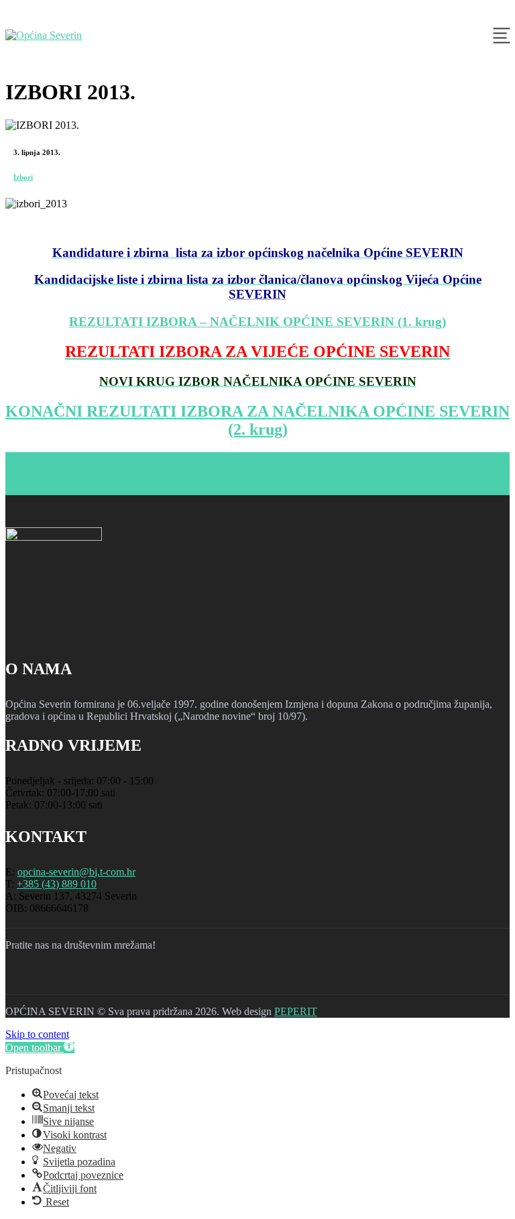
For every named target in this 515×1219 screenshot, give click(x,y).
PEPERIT (295, 1011)
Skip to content (37, 1034)
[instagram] (56, 978)
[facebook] (21, 978)
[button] (39, 1047)
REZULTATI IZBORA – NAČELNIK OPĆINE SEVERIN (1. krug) (257, 322)
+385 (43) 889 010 (57, 884)
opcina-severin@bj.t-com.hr (76, 872)
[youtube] (91, 978)
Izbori (23, 177)
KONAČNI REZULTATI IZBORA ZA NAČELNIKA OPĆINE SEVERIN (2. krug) (257, 420)
